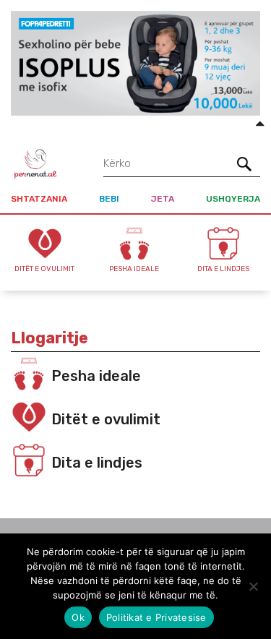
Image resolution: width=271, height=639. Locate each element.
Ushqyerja (233, 199)
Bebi (109, 199)
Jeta (162, 199)
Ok (78, 617)
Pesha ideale (96, 376)
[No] (253, 586)
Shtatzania (39, 199)
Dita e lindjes (96, 462)
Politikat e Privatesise (156, 617)
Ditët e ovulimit (105, 419)
